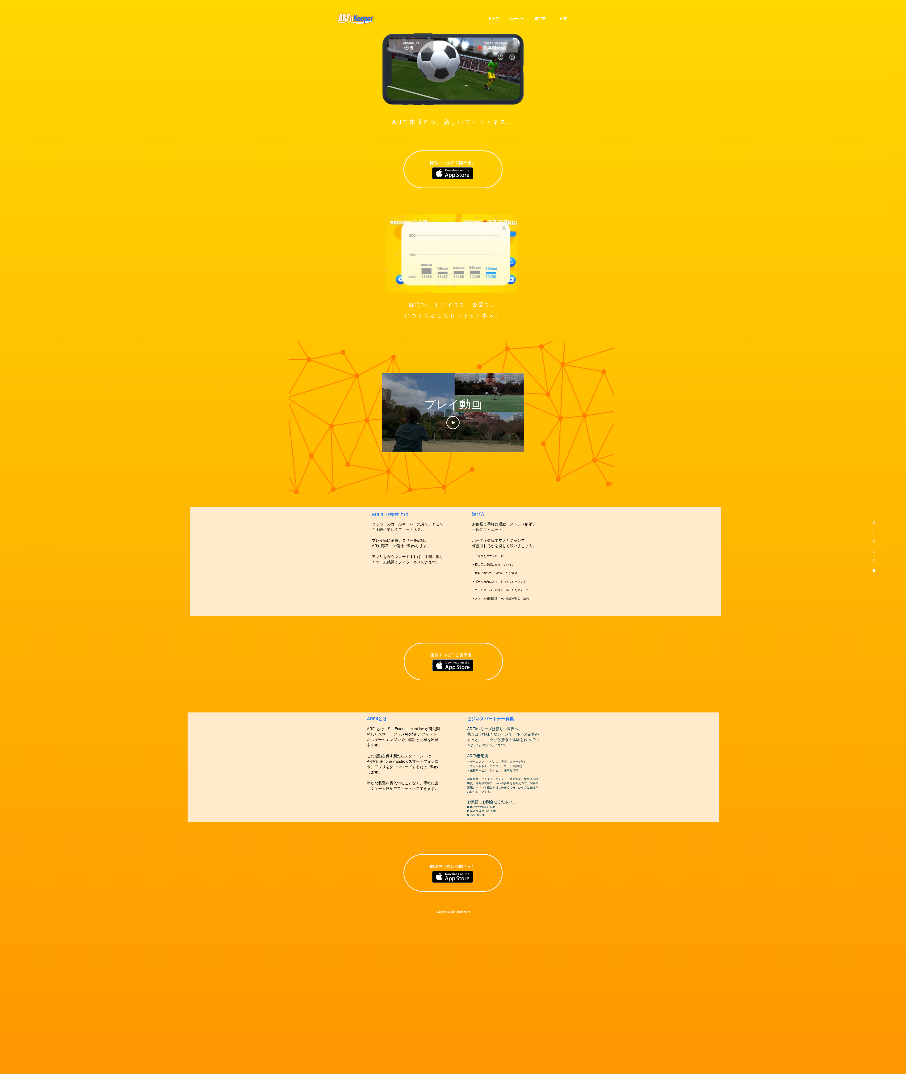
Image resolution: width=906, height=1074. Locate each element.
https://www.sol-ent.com (482, 806)
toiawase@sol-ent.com (481, 811)
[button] (451, 253)
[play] (507, 289)
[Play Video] (453, 422)
